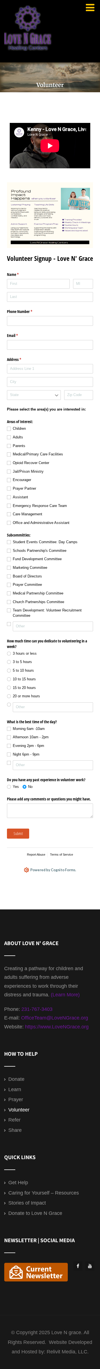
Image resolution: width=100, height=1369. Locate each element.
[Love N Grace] (27, 52)
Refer (14, 1120)
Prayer (15, 1099)
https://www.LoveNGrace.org (57, 1027)
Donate (16, 1079)
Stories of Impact (27, 1203)
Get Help (18, 1182)
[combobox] (34, 395)
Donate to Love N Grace (35, 1213)
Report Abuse (36, 854)
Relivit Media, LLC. (68, 1352)
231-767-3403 (36, 1009)
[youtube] (89, 1266)
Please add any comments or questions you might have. (49, 799)
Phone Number (26, 311)
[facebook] (77, 1266)
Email (19, 335)
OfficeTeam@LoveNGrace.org (54, 1018)
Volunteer (18, 1110)
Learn (14, 1089)
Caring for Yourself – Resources (43, 1193)
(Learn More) (65, 994)
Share (15, 1130)
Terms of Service (61, 854)
